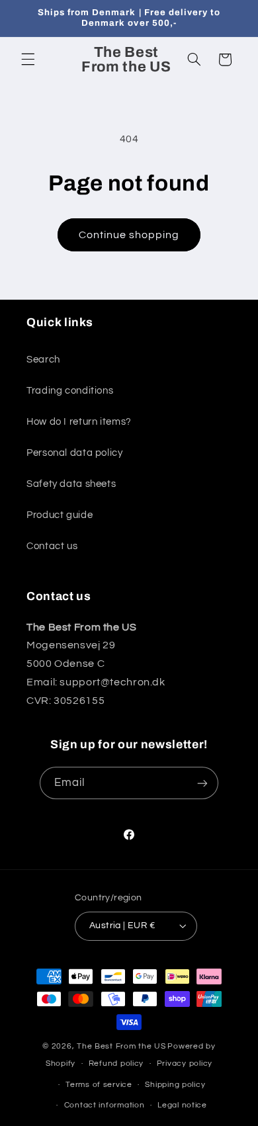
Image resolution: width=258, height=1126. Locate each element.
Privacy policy (184, 1063)
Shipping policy (175, 1084)
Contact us (51, 546)
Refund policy (116, 1063)
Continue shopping (129, 235)
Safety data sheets (71, 484)
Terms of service (98, 1084)
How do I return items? (79, 422)
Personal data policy (74, 453)
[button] (28, 59)
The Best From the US (121, 1046)
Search (43, 360)
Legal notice (182, 1105)
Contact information (104, 1105)
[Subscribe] (202, 783)
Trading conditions (69, 391)
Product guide (59, 515)
